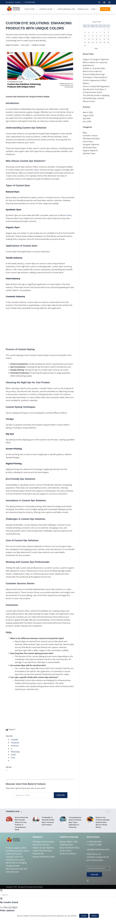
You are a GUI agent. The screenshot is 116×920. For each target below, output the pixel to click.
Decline (94, 916)
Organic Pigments (90, 150)
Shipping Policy (66, 844)
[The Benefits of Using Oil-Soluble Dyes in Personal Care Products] (36, 819)
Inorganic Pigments (91, 144)
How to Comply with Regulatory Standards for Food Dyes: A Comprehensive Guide (96, 89)
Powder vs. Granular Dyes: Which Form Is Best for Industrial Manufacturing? (94, 71)
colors (36, 170)
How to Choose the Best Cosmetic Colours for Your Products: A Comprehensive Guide (21, 823)
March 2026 (88, 112)
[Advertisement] (40, 328)
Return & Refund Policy (69, 847)
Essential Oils (83, 9)
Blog (85, 132)
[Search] (99, 2)
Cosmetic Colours (38, 45)
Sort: (2, 907)
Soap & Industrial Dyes (42, 850)
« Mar (96, 48)
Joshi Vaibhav (39, 887)
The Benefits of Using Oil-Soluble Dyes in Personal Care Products (48, 821)
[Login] (104, 2)
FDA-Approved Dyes (91, 138)
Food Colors (29, 9)
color (48, 115)
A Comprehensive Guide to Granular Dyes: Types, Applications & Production (75, 822)
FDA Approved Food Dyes (43, 841)
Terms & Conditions (68, 853)
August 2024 (88, 115)
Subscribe (61, 795)
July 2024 (86, 118)
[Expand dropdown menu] (36, 9)
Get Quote (105, 9)
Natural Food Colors (41, 844)
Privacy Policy (65, 850)
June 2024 (87, 121)
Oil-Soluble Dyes (90, 147)
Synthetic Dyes (89, 153)
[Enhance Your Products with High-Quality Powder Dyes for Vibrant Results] (90, 819)
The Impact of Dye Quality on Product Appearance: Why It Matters (95, 80)
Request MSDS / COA (68, 841)
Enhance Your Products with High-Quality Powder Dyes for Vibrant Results (103, 822)
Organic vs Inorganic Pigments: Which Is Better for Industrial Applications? (96, 62)
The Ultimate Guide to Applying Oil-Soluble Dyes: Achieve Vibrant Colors (96, 98)
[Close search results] (1, 899)
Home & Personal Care (66, 9)
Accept (83, 916)
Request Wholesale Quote (44, 856)
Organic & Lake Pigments (43, 847)
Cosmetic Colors (45, 9)
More (93, 9)
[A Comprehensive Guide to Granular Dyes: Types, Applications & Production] (63, 819)
